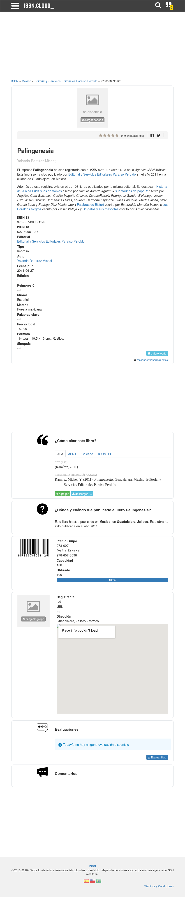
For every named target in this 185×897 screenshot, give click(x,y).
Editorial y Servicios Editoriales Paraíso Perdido (102, 174)
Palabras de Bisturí (90, 204)
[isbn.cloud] (39, 6)
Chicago (87, 454)
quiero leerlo (158, 353)
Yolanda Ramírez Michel (34, 260)
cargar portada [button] (93, 120)
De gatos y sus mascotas (100, 209)
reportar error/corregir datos (152, 360)
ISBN (14, 81)
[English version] (92, 882)
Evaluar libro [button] (158, 757)
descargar (81, 494)
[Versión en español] (86, 882)
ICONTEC (105, 454)
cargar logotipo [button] (34, 619)
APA (60, 454)
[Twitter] (158, 135)
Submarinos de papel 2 (131, 191)
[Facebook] (152, 135)
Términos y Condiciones (159, 886)
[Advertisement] (92, 47)
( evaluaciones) (132, 135)
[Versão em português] (99, 882)
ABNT (72, 454)
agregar (63, 494)
